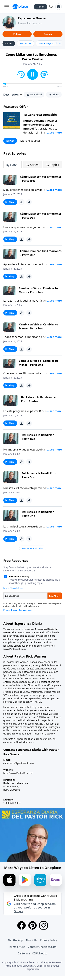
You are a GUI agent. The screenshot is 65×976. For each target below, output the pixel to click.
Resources (25, 43)
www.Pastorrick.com (14, 649)
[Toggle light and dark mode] (58, 6)
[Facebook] (21, 925)
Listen (8, 43)
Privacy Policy (48, 940)
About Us (31, 940)
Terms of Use (16, 947)
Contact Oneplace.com (42, 947)
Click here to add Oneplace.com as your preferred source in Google (35, 907)
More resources (30, 140)
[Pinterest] (32, 925)
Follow (17, 34)
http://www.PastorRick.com (18, 773)
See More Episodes (32, 548)
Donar (10, 140)
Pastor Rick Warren (30, 23)
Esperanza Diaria (32, 18)
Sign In (40, 6)
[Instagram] (43, 925)
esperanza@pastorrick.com (18, 763)
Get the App (15, 940)
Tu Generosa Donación (40, 115)
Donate (48, 34)
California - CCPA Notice (32, 953)
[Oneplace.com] (20, 6)
